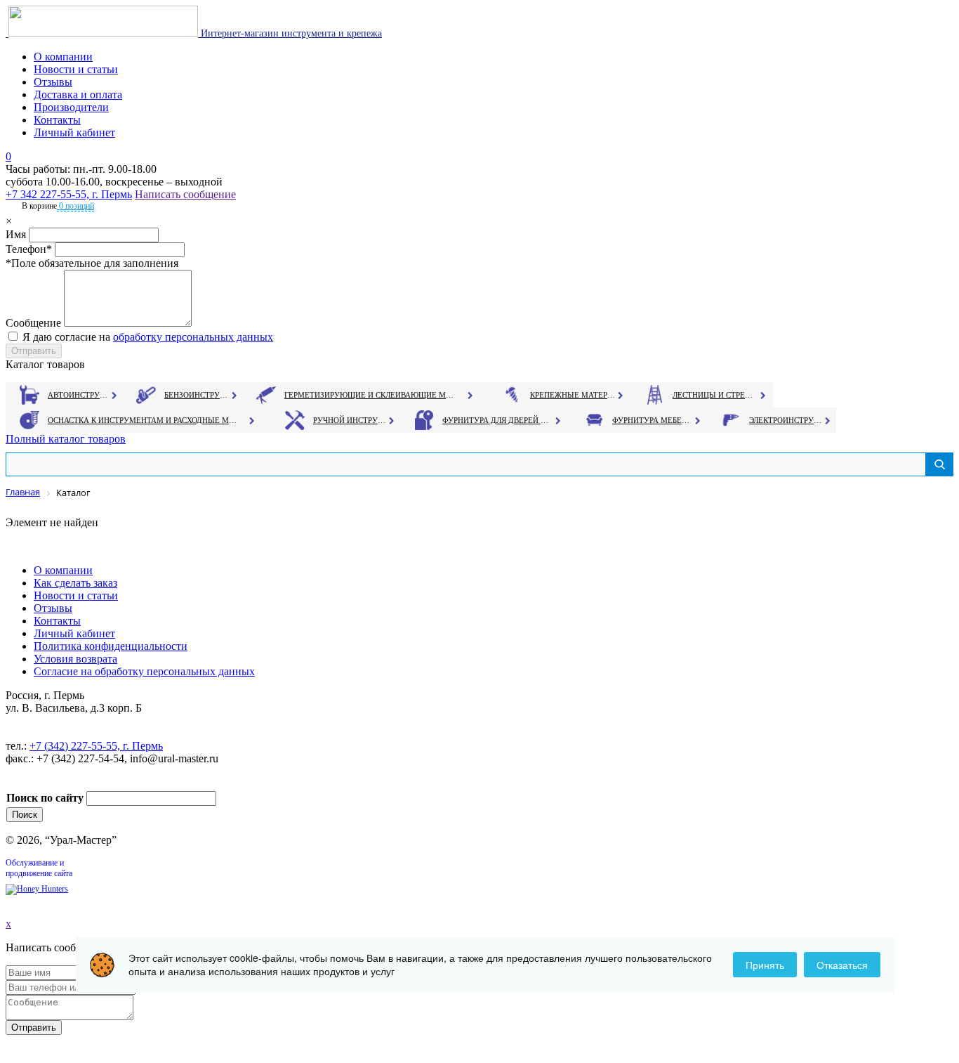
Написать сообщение (185, 194)
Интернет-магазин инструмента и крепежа (290, 33)
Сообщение (33, 323)
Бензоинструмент (197, 395)
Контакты (57, 120)
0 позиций (75, 206)
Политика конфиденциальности (110, 646)
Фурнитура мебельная (652, 420)
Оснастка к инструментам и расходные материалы (142, 420)
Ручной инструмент (350, 420)
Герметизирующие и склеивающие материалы (371, 395)
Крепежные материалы (573, 395)
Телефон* (29, 249)
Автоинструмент (79, 395)
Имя (16, 234)
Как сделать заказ (75, 583)
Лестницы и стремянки (715, 395)
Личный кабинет (74, 132)
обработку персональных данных (193, 337)
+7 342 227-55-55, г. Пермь (69, 194)
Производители (71, 107)
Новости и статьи (76, 69)
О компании (63, 57)
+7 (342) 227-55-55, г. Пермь (96, 746)
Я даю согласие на (147, 337)
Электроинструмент (786, 420)
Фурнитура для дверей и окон (496, 420)
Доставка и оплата (78, 94)
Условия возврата (75, 659)
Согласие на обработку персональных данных (144, 671)
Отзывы (53, 82)
